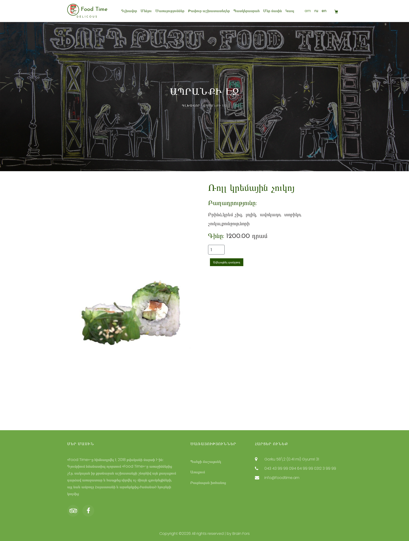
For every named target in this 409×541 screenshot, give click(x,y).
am (308, 10)
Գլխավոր (129, 10)
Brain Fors (241, 533)
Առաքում (197, 472)
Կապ (289, 10)
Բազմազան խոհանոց (208, 482)
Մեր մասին (272, 10)
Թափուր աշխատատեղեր (209, 10)
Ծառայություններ (169, 10)
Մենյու (146, 10)
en (324, 10)
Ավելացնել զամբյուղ (226, 262)
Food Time (92, 12)
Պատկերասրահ (246, 10)
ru (316, 10)
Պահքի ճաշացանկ (205, 461)
